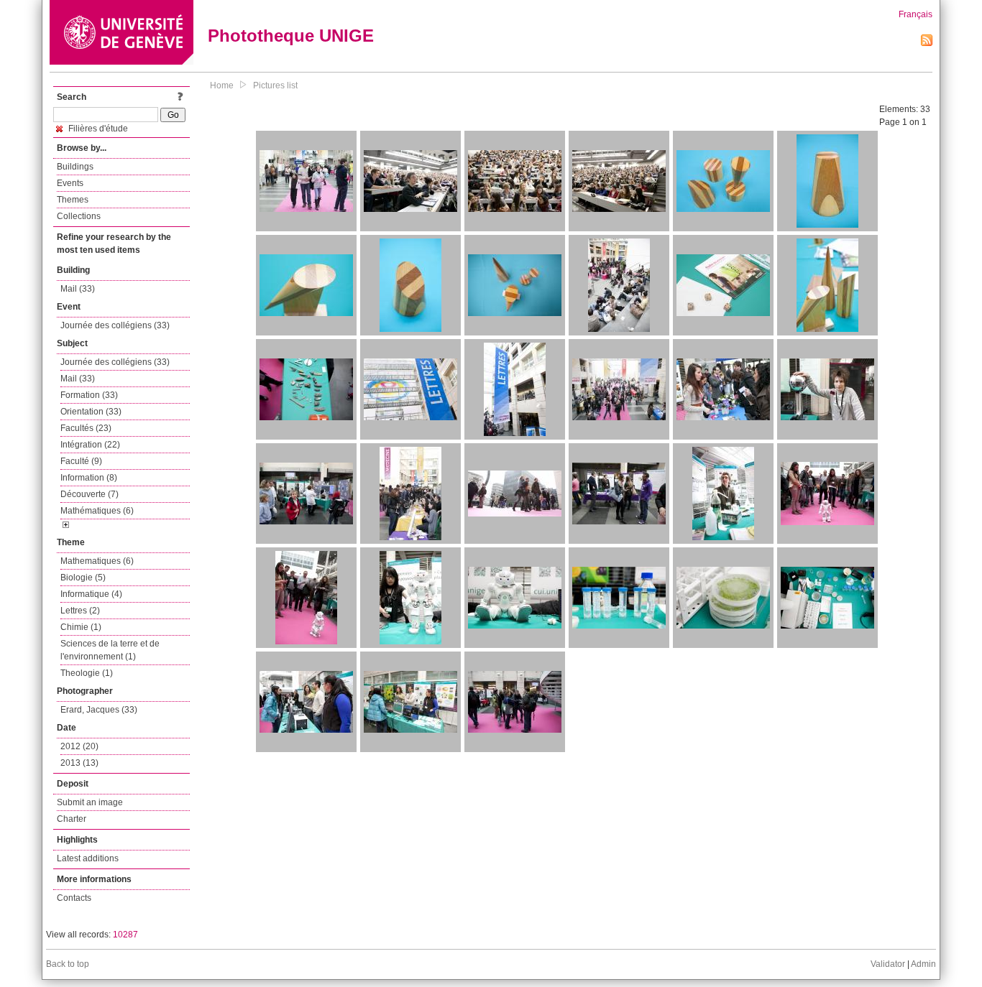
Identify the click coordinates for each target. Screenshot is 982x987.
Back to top (67, 964)
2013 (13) (79, 763)
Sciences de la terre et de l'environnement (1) (110, 650)
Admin (923, 964)
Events (70, 183)
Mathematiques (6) (97, 561)
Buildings (75, 167)
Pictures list (275, 85)
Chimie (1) (80, 627)
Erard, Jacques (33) (98, 710)
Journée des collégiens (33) (115, 325)
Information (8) (88, 478)
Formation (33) (89, 395)
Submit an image (90, 802)
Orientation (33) (90, 412)
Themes (72, 200)
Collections (79, 216)
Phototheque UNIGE (291, 35)
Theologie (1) (86, 673)
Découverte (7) (89, 494)
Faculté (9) (81, 461)
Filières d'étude (97, 129)
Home (222, 85)
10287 (125, 935)
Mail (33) (77, 289)
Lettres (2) (80, 611)
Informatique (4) (91, 594)
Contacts (74, 898)
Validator (888, 964)
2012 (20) (79, 746)
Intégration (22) (90, 445)
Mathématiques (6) (97, 511)
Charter (71, 819)
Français (915, 14)
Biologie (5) (83, 578)
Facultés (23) (85, 428)
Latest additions (88, 858)
